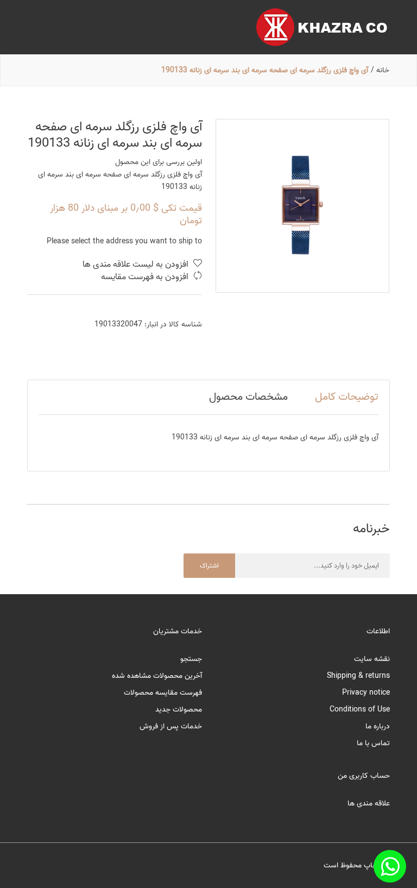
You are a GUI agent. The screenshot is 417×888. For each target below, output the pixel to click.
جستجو (191, 659)
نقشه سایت (372, 659)
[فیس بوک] (390, 866)
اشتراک (209, 565)
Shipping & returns (358, 676)
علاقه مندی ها (369, 803)
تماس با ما (373, 743)
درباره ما (377, 726)
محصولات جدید (178, 709)
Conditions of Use (360, 709)
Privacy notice (366, 693)
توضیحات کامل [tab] (346, 397)
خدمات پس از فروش (171, 726)
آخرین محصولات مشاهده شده (157, 676)
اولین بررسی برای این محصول (158, 162)
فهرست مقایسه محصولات (163, 693)
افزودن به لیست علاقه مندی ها (137, 265)
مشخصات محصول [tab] (248, 397)
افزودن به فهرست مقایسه (146, 277)
